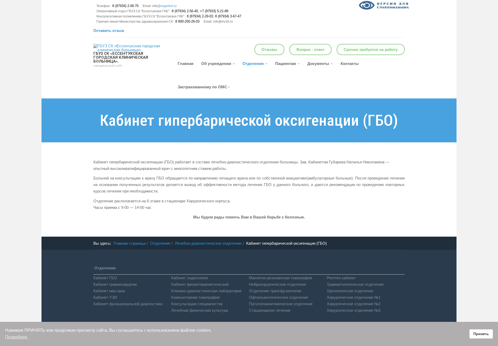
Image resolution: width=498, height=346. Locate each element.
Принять (481, 334)
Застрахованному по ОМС (202, 87)
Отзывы (269, 49)
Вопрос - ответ (310, 49)
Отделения (254, 63)
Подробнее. (16, 337)
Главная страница (129, 243)
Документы (318, 63)
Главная (185, 63)
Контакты (350, 63)
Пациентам (286, 63)
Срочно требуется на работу (371, 49)
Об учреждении (216, 63)
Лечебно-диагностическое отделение (208, 243)
